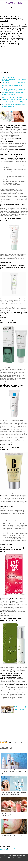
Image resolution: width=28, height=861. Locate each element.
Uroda (9, 845)
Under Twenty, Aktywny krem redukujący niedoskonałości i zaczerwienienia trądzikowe (14, 101)
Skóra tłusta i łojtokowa (21, 848)
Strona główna (3, 845)
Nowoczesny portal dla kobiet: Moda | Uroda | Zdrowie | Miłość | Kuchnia (14, 858)
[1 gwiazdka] (1, 742)
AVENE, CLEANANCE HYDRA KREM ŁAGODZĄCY (12, 86)
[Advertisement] (14, 58)
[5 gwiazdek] (7, 742)
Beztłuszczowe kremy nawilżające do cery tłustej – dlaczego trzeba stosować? (15, 76)
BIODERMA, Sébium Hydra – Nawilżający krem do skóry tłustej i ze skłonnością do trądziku (14, 89)
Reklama (9, 855)
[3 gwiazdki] (4, 742)
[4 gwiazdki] (5, 742)
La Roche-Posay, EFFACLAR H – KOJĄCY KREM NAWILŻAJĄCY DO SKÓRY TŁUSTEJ (14, 96)
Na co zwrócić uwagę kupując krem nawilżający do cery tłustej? (14, 79)
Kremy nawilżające (12, 848)
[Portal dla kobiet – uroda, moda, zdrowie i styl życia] (14, 3)
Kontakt (4, 855)
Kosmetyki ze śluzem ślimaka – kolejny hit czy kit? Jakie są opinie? (20, 709)
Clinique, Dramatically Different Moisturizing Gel (15, 99)
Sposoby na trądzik (4, 849)
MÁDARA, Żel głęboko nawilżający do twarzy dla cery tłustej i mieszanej (14, 105)
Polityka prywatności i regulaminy (18, 855)
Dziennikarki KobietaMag (5, 13)
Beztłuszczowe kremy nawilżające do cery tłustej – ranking (15, 83)
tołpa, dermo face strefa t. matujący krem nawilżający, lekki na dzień (12, 93)
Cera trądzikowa (3, 848)
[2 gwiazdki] (2, 742)
